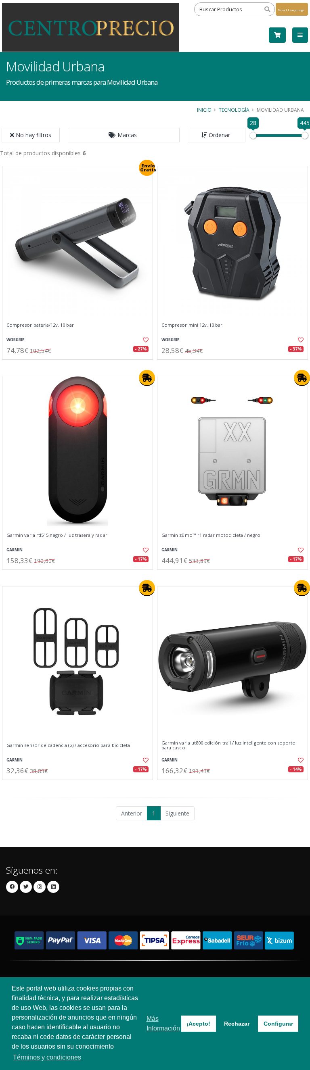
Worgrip (15, 339)
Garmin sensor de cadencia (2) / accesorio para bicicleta (68, 745)
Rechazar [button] (236, 1023)
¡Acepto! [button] (198, 1023)
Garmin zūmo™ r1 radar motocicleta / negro (210, 535)
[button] (124, 135)
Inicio (204, 109)
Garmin (14, 550)
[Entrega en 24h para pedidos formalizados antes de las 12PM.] (147, 378)
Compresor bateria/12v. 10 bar (40, 325)
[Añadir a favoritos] (142, 340)
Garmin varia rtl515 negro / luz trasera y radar (56, 535)
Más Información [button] (163, 1023)
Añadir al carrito (80, 366)
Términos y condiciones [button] (47, 1057)
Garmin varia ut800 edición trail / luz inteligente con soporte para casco (228, 745)
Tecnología (234, 109)
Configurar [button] (278, 1023)
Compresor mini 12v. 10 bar (191, 325)
